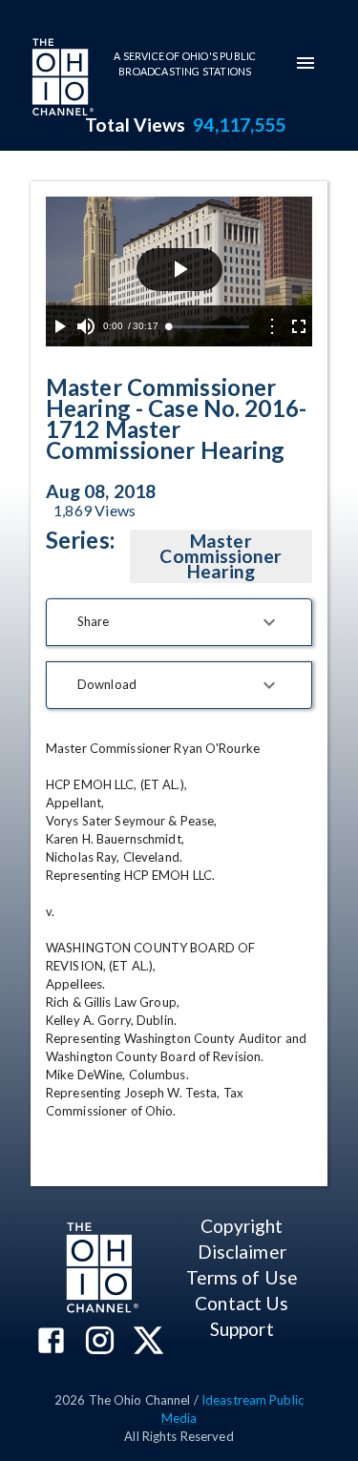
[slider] (208, 326)
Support (242, 1329)
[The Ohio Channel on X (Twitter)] (148, 1342)
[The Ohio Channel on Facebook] (51, 1342)
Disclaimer (242, 1251)
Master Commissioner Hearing (220, 556)
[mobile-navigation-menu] (305, 63)
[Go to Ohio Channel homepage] (61, 79)
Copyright (241, 1226)
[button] (179, 622)
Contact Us (241, 1303)
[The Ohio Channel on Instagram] (99, 1342)
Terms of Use (242, 1277)
